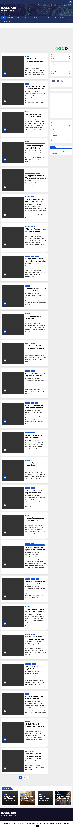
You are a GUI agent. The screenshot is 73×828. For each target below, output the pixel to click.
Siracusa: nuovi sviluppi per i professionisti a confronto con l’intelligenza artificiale (35, 550)
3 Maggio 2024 (30, 119)
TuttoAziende (46, 17)
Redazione (39, 63)
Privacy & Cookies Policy (46, 826)
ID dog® (27, 17)
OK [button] (37, 826)
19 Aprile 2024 (30, 350)
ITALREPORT (8, 7)
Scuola (27, 111)
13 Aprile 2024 (30, 641)
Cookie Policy (61, 151)
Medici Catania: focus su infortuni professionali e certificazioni (34, 611)
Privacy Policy (54, 151)
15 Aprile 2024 (30, 552)
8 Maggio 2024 (30, 63)
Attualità (33, 173)
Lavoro (27, 56)
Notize (19, 17)
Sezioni (35, 17)
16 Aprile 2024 (30, 440)
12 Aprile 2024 (30, 671)
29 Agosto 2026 (27, 800)
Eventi (32, 256)
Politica (37, 173)
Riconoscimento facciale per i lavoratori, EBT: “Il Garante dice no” (34, 520)
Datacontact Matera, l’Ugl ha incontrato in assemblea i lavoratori (35, 89)
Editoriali (10, 17)
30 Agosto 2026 (9, 800)
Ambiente (28, 173)
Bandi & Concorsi (59, 17)
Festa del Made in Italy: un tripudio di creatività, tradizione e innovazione (35, 584)
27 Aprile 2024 (30, 321)
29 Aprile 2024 (30, 293)
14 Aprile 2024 (30, 614)
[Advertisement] (36, 43)
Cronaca (41, 794)
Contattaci (6, 21)
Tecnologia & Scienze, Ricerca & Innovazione (35, 143)
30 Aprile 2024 (30, 180)
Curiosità (28, 343)
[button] (70, 19)
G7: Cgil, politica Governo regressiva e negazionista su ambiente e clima (35, 261)
